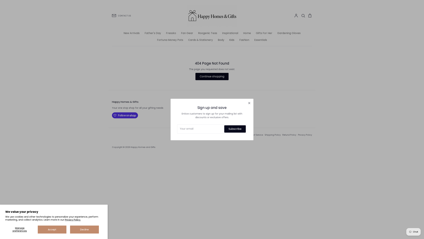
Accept (52, 229)
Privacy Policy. (73, 219)
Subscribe (235, 129)
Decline (84, 229)
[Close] (249, 103)
